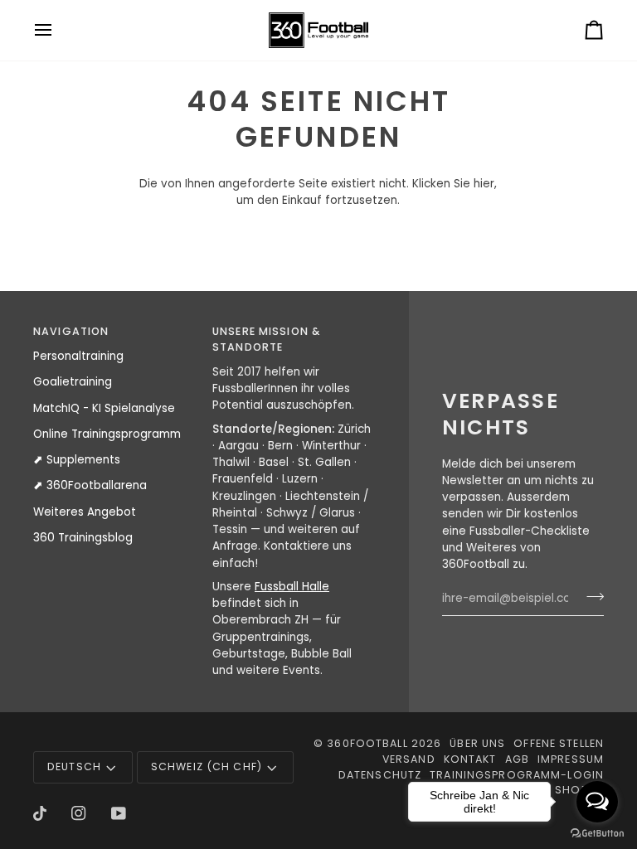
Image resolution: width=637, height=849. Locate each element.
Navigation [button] (71, 331)
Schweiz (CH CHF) (206, 766)
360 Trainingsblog (83, 538)
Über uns (477, 743)
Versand (408, 759)
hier (484, 184)
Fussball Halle (292, 586)
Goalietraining (72, 382)
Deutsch (74, 766)
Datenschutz (379, 775)
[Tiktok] (39, 813)
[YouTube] (118, 813)
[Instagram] (78, 813)
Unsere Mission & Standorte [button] (266, 339)
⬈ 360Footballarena (90, 485)
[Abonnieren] (590, 596)
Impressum (570, 759)
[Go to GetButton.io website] (597, 832)
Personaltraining (78, 356)
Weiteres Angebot (84, 512)
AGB (517, 759)
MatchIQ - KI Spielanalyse (104, 408)
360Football (367, 743)
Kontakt (470, 759)
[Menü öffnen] (58, 30)
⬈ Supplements (76, 460)
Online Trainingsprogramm (107, 434)
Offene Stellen (558, 743)
